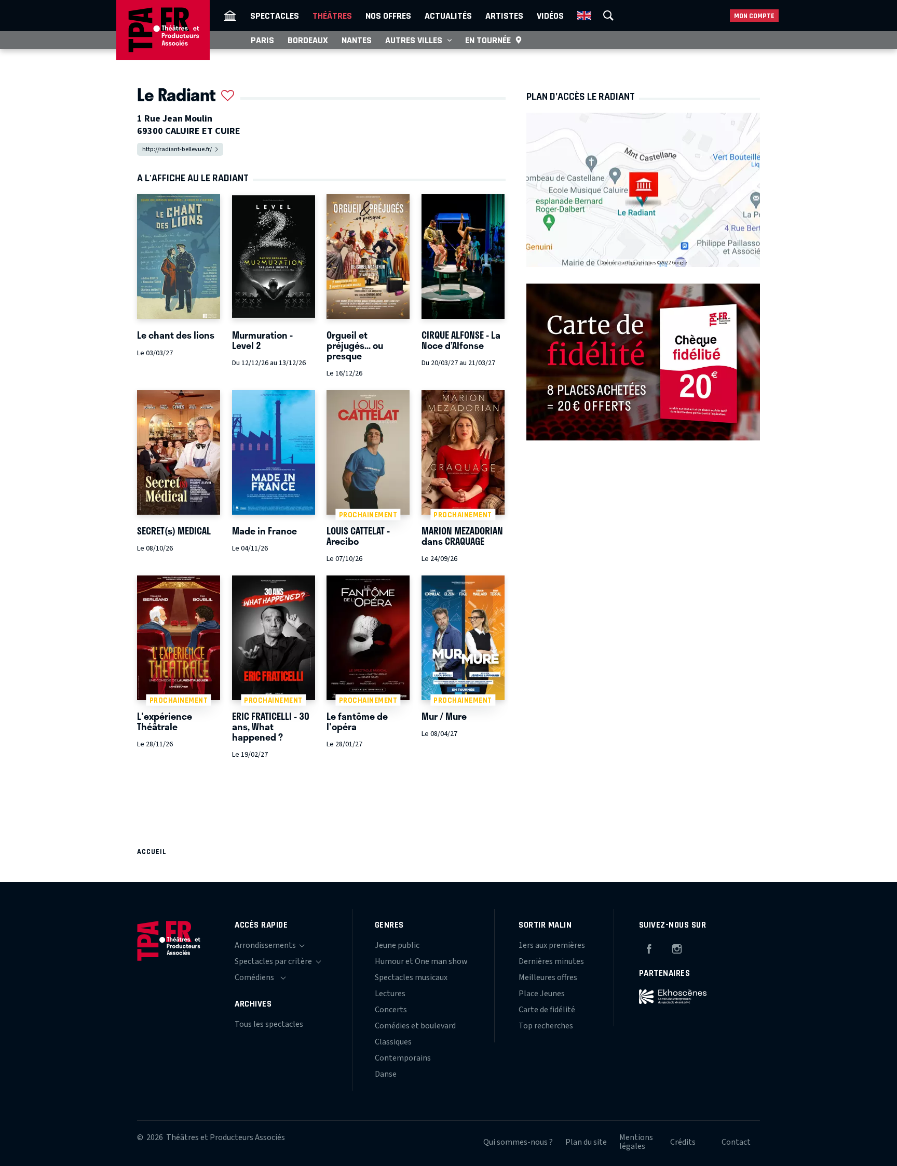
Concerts (391, 1009)
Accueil (152, 851)
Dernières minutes (551, 961)
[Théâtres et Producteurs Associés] (229, 16)
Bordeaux (308, 40)
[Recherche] (608, 15)
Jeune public (397, 945)
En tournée (488, 40)
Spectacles (274, 15)
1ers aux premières (552, 945)
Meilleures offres (548, 977)
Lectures (390, 993)
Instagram (677, 947)
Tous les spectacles (269, 1024)
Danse (386, 1074)
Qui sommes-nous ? (518, 1142)
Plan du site (586, 1142)
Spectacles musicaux (411, 977)
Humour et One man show (421, 961)
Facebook (649, 947)
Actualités (448, 15)
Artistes (504, 15)
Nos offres (388, 15)
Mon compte (754, 16)
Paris (262, 40)
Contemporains (403, 1058)
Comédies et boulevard (415, 1025)
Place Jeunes (542, 993)
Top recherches (546, 1025)
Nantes (357, 40)
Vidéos (550, 15)
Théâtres (332, 15)
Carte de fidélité (547, 1009)
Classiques (393, 1042)
